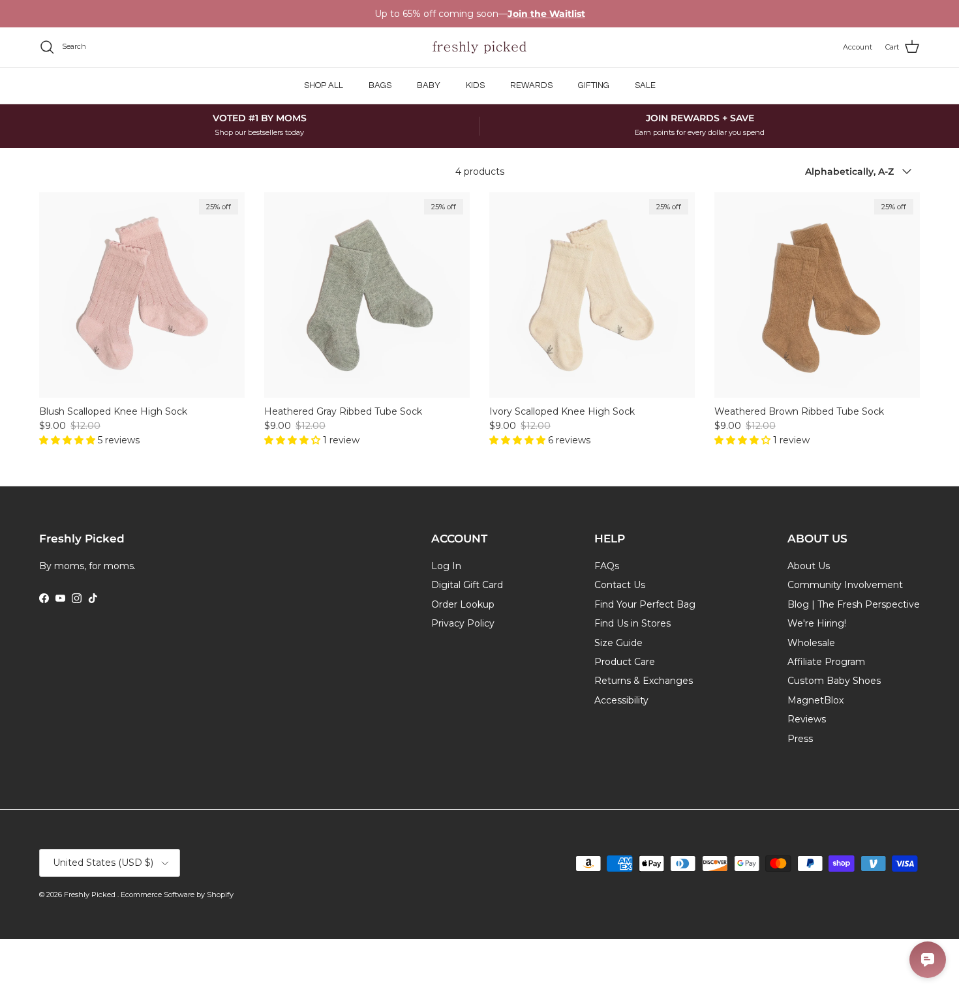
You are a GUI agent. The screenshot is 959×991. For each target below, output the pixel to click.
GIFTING (593, 85)
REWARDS (531, 85)
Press (800, 739)
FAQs (606, 566)
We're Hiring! (816, 623)
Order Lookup (463, 604)
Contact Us (619, 585)
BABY (428, 85)
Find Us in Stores (632, 623)
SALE (645, 85)
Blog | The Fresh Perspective (853, 604)
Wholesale (811, 643)
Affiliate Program (826, 662)
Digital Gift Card (467, 585)
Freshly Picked (90, 894)
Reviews (806, 719)
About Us (808, 566)
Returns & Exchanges (643, 681)
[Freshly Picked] (479, 47)
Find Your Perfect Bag (644, 604)
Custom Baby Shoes (834, 681)
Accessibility (621, 700)
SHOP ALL (323, 85)
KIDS (475, 85)
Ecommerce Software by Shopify (177, 894)
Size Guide (618, 643)
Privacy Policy (463, 623)
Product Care (624, 662)
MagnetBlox (815, 700)
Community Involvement (845, 585)
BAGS (380, 85)
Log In (446, 566)
